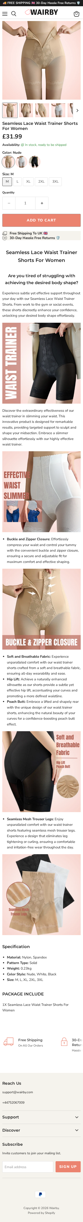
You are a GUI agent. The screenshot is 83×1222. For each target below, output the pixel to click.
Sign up (68, 1166)
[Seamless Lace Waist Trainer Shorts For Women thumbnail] (10, 110)
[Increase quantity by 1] (42, 203)
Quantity (8, 192)
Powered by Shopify (41, 1213)
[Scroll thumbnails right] (76, 110)
